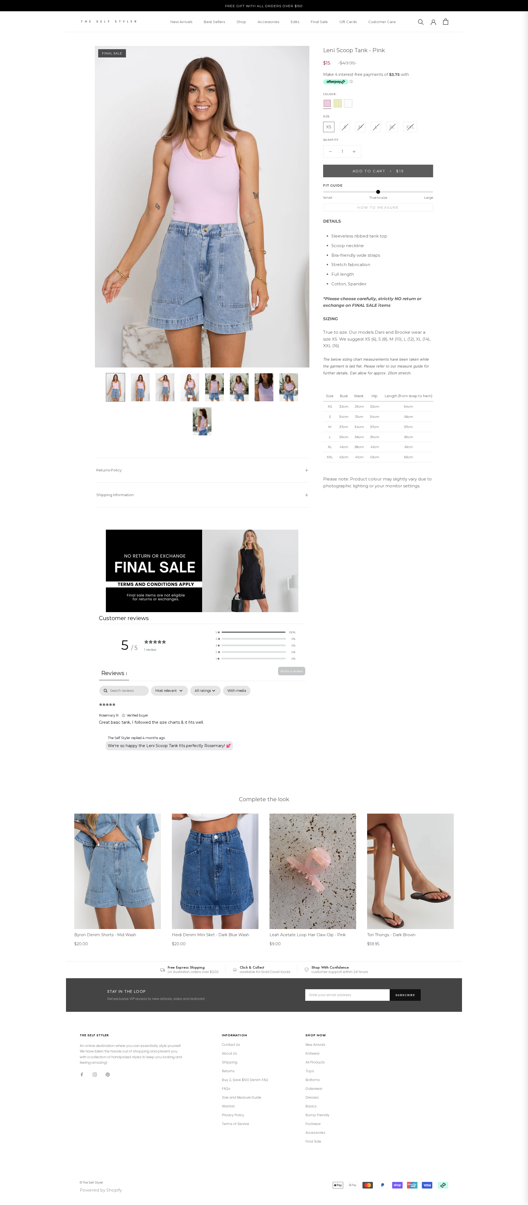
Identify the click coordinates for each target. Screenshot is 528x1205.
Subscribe (405, 995)
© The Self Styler (91, 1182)
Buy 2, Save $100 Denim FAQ (245, 1080)
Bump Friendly (317, 1115)
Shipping (229, 1062)
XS (328, 126)
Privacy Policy (233, 1115)
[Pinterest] (108, 1074)
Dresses (312, 1097)
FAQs (226, 1088)
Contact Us (231, 1044)
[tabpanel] (202, 721)
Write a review (291, 671)
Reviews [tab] (114, 673)
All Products (315, 1062)
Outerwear (314, 1088)
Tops (310, 1071)
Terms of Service (235, 1124)
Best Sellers (214, 21)
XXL (410, 126)
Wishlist (228, 1106)
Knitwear (313, 1053)
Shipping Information (115, 495)
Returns (228, 1071)
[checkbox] (237, 691)
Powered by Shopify (101, 1190)
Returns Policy (109, 470)
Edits (295, 21)
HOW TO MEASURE (378, 207)
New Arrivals (181, 21)
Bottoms (313, 1080)
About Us (229, 1053)
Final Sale (319, 21)
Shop (241, 21)
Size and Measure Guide (241, 1097)
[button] (255, 632)
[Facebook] (82, 1074)
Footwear (313, 1124)
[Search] (421, 21)
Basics (311, 1106)
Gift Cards (348, 21)
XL (392, 126)
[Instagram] (95, 1074)
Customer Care (382, 21)
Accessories (268, 21)
